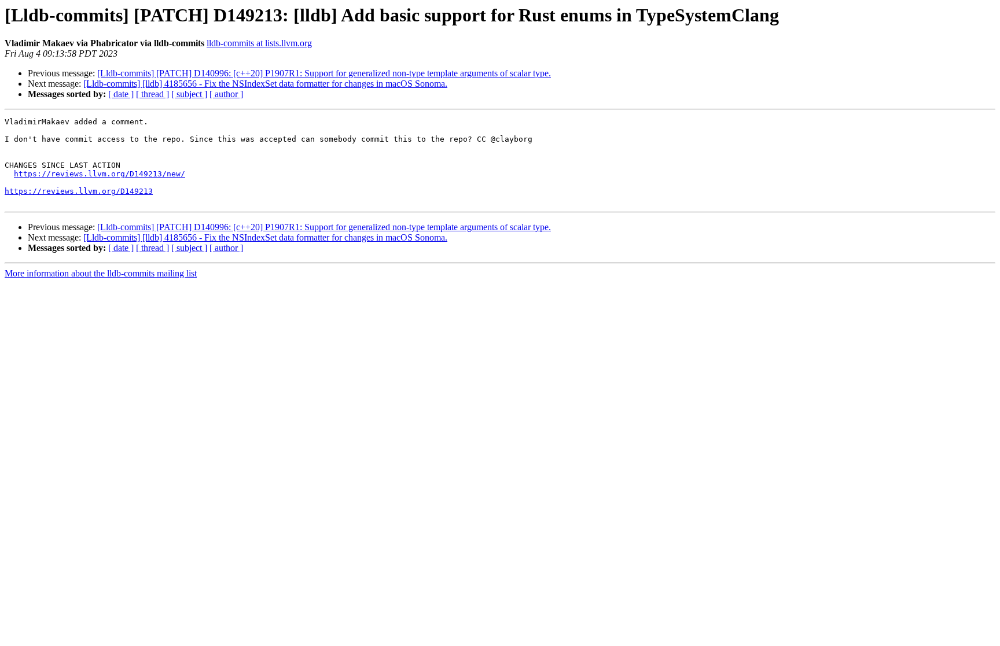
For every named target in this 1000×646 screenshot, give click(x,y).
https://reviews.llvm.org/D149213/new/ (99, 173)
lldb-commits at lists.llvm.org (259, 43)
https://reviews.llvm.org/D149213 (79, 191)
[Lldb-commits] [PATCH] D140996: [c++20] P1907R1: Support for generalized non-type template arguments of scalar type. (324, 73)
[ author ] (226, 94)
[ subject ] (189, 94)
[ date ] (121, 94)
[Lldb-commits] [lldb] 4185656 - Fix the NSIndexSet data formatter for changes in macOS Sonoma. (265, 83)
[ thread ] (152, 94)
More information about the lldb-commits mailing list (101, 273)
